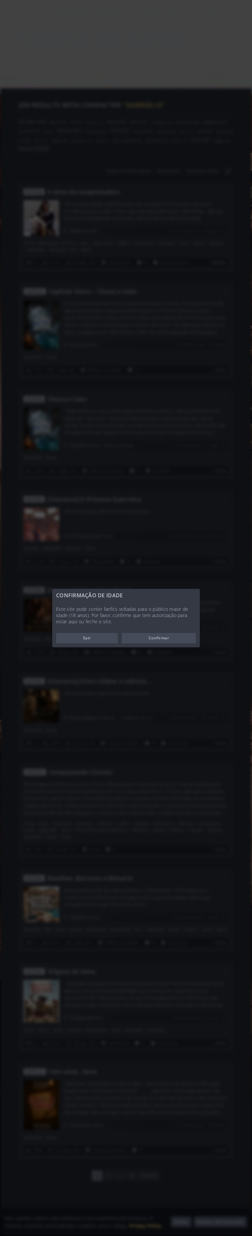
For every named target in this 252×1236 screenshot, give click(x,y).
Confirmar (159, 638)
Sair (87, 638)
